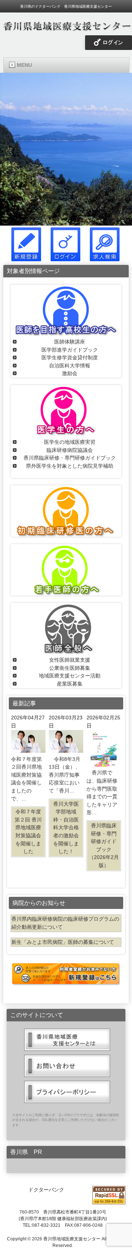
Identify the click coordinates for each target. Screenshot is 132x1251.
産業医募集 (69, 684)
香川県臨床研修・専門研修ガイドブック (69, 458)
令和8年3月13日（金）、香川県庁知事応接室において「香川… (64, 805)
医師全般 (66, 628)
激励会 (69, 373)
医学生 (66, 410)
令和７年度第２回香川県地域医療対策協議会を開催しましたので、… (26, 805)
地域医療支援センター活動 (69, 676)
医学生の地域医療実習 (69, 442)
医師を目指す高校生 (66, 310)
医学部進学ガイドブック (69, 350)
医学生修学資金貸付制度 (69, 357)
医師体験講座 (69, 342)
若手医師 (66, 570)
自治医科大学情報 (69, 366)
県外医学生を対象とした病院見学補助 (69, 466)
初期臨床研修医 (66, 511)
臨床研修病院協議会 (70, 450)
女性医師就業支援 (69, 660)
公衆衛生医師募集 (69, 668)
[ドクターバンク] (66, 28)
